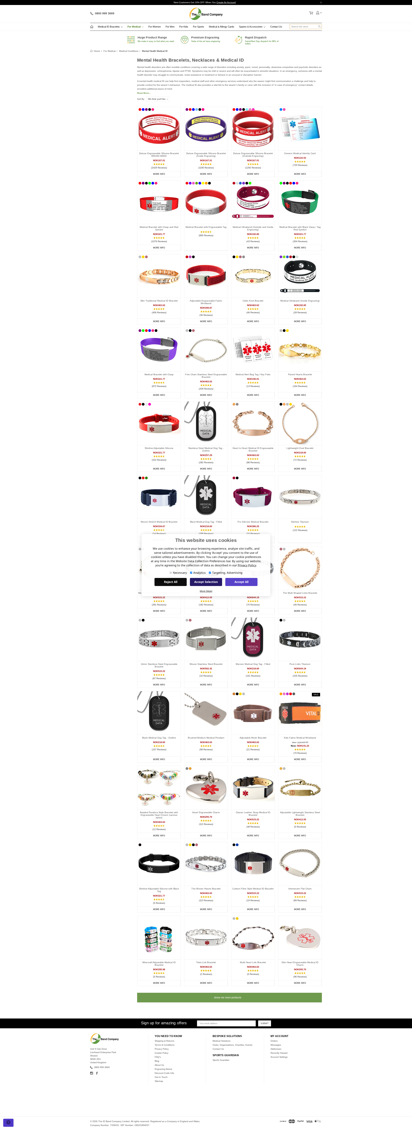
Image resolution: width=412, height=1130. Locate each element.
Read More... (144, 93)
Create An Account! (226, 2)
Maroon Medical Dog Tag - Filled (253, 664)
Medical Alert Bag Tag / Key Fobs (253, 374)
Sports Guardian (221, 1060)
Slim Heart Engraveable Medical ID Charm (299, 963)
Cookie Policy (161, 1053)
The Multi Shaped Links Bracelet (300, 593)
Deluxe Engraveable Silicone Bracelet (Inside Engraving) (206, 154)
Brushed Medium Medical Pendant (206, 737)
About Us (159, 1065)
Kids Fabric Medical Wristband (300, 737)
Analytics (199, 573)
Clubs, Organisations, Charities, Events (232, 1045)
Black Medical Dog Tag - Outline (159, 737)
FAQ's (158, 1057)
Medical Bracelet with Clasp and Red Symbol (159, 228)
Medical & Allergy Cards (221, 26)
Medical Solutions (221, 1041)
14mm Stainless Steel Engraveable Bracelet (159, 665)
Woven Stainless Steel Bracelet (206, 664)
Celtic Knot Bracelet (253, 300)
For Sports (198, 26)
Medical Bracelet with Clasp (159, 374)
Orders (274, 1041)
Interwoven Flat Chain (300, 888)
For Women (154, 26)
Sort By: (141, 99)
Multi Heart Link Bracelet (253, 962)
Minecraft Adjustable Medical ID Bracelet (159, 963)
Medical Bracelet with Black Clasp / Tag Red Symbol (300, 228)
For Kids (183, 26)
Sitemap (159, 1081)
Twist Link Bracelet (206, 962)
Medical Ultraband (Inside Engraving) (300, 300)
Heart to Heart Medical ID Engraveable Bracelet (253, 449)
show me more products (227, 997)
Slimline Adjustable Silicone (159, 448)
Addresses (276, 1049)
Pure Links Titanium (300, 664)
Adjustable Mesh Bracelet (253, 737)
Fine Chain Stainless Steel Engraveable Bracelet (206, 375)
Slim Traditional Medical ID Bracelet (159, 300)
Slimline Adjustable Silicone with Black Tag (159, 890)
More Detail (206, 591)
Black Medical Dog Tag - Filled (206, 522)
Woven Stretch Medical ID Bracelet (159, 522)
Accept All (241, 582)
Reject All (170, 582)
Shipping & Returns (164, 1041)
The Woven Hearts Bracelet (205, 888)
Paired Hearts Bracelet (300, 374)
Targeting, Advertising (227, 573)
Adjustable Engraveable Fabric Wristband (206, 302)
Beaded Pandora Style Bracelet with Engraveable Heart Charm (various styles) (159, 815)
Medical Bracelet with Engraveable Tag (206, 227)
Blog (157, 1061)
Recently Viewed (279, 1053)
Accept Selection (206, 582)
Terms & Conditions (164, 1045)
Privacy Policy (162, 1049)
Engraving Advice (163, 1069)
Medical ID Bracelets (109, 26)
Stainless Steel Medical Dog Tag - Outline (206, 449)
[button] (159, 166)
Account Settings (279, 1057)
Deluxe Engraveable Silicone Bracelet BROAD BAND (159, 154)
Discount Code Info (164, 1073)
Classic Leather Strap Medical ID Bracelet (253, 813)
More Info (159, 174)
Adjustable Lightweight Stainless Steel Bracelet (300, 813)
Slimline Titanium (300, 522)
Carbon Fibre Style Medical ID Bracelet (253, 888)
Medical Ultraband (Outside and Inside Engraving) (253, 228)
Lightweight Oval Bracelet (299, 448)
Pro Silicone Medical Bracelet (253, 522)
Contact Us (276, 26)
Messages (276, 1045)
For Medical (134, 26)
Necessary (180, 573)
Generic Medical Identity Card (300, 153)
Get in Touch (161, 1077)
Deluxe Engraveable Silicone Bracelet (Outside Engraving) (253, 154)
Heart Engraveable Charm (206, 812)
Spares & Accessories (251, 26)
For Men (170, 26)
